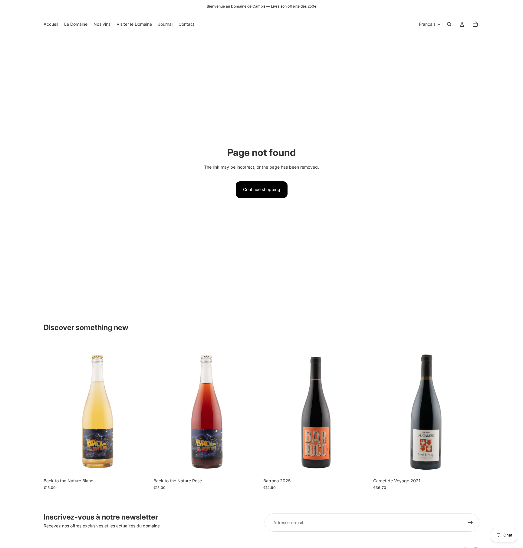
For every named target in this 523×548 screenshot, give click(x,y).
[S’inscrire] (470, 522)
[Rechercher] (449, 24)
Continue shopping (261, 189)
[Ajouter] (140, 465)
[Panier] (475, 24)
